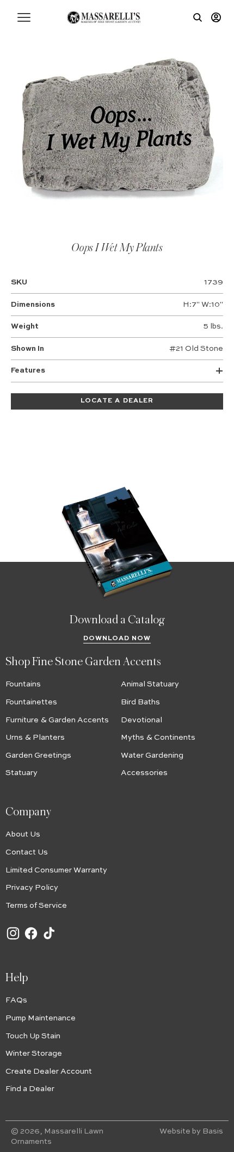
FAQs (16, 1000)
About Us (22, 834)
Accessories (144, 773)
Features (28, 370)
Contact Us (26, 852)
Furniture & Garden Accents (57, 720)
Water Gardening (152, 755)
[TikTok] (49, 939)
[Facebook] (31, 939)
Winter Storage (33, 1053)
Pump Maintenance (40, 1018)
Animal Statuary (150, 684)
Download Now (117, 638)
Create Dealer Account (48, 1071)
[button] (24, 17)
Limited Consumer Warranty (56, 870)
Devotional (141, 720)
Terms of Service (36, 905)
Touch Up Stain (32, 1036)
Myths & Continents (158, 737)
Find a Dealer (29, 1089)
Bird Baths (140, 702)
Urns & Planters (35, 737)
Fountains (23, 684)
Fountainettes (31, 702)
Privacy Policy (31, 887)
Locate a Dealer (117, 401)
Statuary (21, 773)
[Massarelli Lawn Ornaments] (103, 17)
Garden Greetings (38, 755)
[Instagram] (13, 939)
